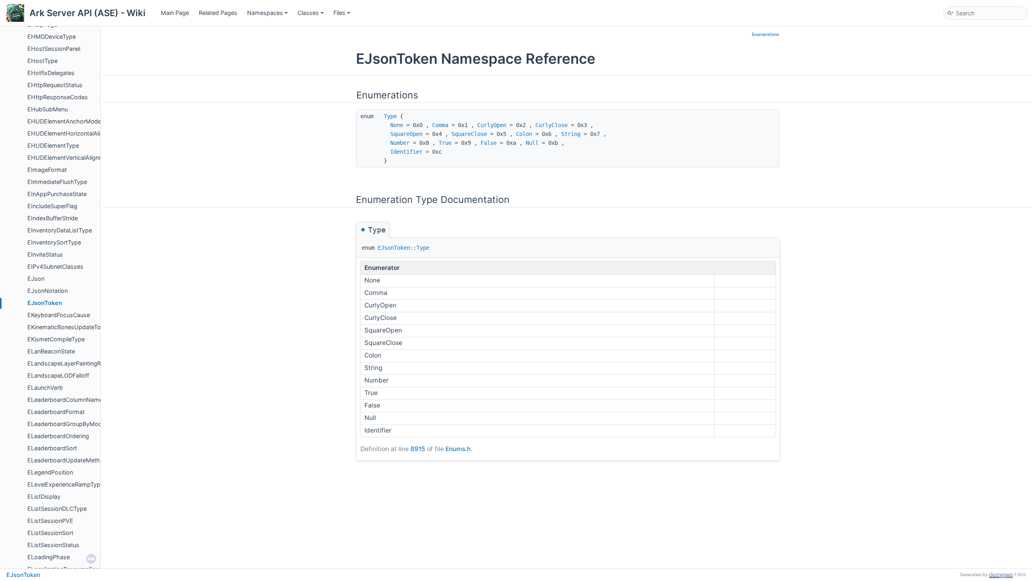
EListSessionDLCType (57, 508)
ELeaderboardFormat (56, 411)
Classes (308, 12)
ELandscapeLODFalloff (58, 375)
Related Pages (218, 12)
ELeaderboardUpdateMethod (67, 460)
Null (532, 143)
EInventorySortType (54, 242)
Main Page (175, 12)
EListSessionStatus (53, 544)
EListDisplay (43, 496)
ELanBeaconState (51, 351)
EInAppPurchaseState (57, 193)
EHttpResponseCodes (57, 97)
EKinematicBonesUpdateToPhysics (74, 327)
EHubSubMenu (47, 109)
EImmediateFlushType (57, 181)
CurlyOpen (491, 125)
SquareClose (469, 134)
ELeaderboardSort (52, 448)
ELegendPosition (50, 472)
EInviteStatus (45, 254)
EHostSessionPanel (53, 48)
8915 (417, 449)
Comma (440, 125)
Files (339, 12)
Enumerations (765, 34)
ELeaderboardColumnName (64, 399)
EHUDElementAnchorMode (64, 121)
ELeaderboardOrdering (58, 436)
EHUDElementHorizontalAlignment (74, 133)
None (396, 125)
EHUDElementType (53, 145)
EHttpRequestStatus (55, 85)
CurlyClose (551, 125)
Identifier (406, 151)
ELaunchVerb (45, 387)
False (489, 143)
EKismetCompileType (56, 339)
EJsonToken (44, 302)
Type (390, 116)
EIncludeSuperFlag (52, 206)
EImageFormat (47, 169)
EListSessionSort (50, 532)
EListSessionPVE (50, 520)
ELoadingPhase (48, 557)
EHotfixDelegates (51, 72)
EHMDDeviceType (51, 36)
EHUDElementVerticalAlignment (69, 157)
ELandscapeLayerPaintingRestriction (76, 363)
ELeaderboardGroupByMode (66, 423)
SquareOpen (406, 134)
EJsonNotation (47, 290)
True (445, 143)
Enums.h (457, 449)
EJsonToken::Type (403, 248)
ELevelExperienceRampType (65, 484)
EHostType (42, 60)
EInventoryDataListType (59, 230)
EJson (35, 278)
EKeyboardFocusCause (58, 314)
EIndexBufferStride (52, 218)
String (570, 134)
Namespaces (265, 12)
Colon (524, 134)
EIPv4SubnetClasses (55, 266)
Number (400, 143)
